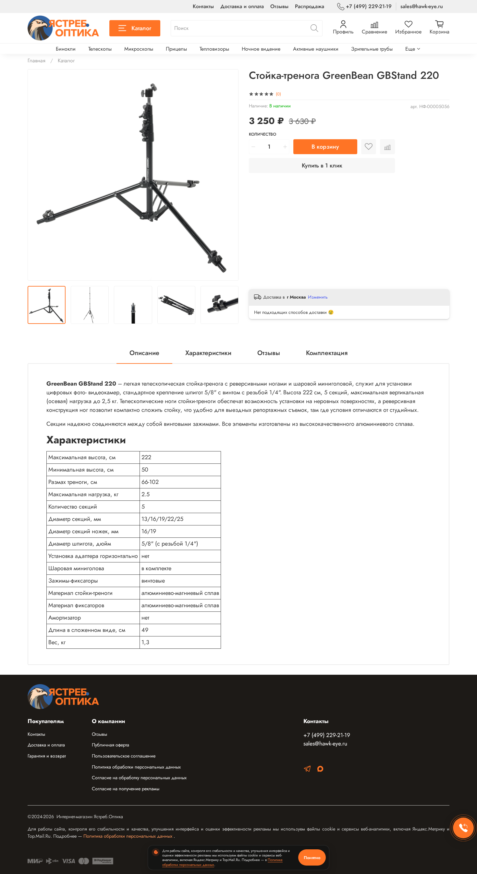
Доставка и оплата (242, 6)
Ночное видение (261, 49)
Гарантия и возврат (47, 756)
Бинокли (66, 49)
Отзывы (279, 6)
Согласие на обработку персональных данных (139, 777)
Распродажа (309, 6)
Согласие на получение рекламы (125, 788)
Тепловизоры (214, 49)
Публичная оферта (110, 745)
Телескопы (100, 49)
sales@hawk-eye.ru (421, 6)
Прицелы (176, 49)
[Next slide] (228, 175)
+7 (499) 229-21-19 (369, 6)
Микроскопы (138, 49)
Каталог (141, 28)
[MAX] (320, 770)
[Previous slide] (38, 175)
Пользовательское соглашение (123, 756)
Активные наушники (315, 49)
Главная (36, 60)
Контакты (203, 6)
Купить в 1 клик (322, 165)
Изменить (318, 297)
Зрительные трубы (372, 49)
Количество (262, 134)
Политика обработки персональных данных (136, 767)
